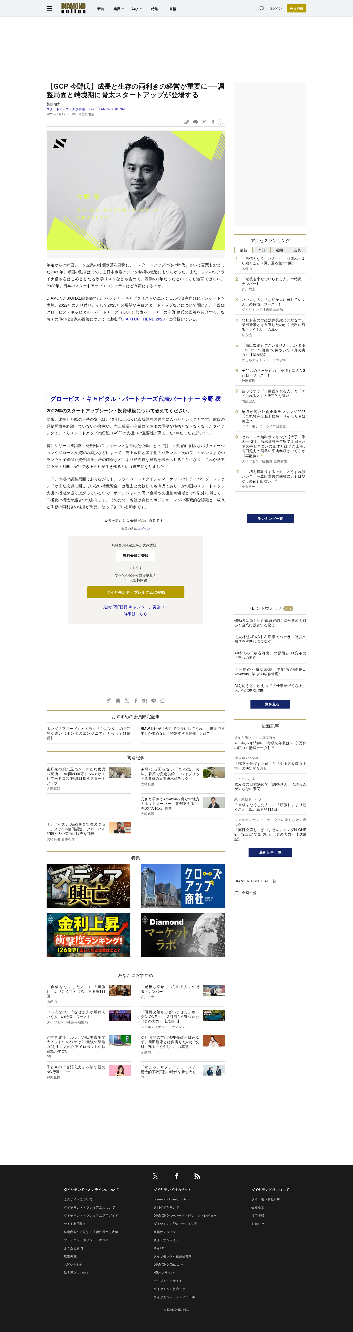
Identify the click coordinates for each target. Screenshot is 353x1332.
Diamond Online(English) (171, 1199)
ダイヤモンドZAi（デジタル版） (176, 1223)
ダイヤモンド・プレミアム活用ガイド (91, 1215)
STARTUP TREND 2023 (143, 319)
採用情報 (257, 1215)
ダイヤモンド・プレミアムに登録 (135, 592)
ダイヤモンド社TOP (265, 1199)
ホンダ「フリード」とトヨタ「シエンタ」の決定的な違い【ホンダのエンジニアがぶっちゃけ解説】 (89, 733)
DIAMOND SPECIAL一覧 (255, 880)
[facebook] (176, 1177)
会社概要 (257, 1207)
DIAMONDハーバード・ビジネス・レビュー (185, 1215)
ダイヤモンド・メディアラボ (174, 1297)
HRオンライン (163, 1272)
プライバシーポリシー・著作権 (86, 1240)
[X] (155, 1177)
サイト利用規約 (75, 1223)
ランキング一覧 (270, 518)
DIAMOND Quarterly (168, 1264)
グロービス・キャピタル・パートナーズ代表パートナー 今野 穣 (135, 398)
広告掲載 (70, 1256)
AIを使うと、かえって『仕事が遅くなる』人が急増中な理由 (270, 688)
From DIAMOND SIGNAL (107, 109)
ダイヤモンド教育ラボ (169, 1288)
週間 (279, 249)
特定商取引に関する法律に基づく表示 (91, 1231)
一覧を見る (270, 704)
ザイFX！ (160, 1248)
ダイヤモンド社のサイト (172, 1189)
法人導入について (77, 1272)
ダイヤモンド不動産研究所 (172, 1256)
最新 (243, 249)
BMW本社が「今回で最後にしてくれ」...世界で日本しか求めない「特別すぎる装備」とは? (183, 731)
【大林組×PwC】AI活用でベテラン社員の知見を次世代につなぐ (270, 639)
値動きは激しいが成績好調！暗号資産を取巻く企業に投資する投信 (270, 623)
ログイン (275, 8)
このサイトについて (78, 1199)
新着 (100, 8)
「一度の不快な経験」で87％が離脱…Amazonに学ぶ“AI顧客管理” (270, 671)
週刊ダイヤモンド (166, 1207)
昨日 (261, 249)
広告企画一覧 (245, 892)
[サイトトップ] (73, 8)
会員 (297, 249)
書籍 (172, 8)
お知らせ (257, 1223)
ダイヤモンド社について (270, 1189)
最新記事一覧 (270, 852)
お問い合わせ (73, 1264)
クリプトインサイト (167, 1280)
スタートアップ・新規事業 (66, 109)
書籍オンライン (164, 1231)
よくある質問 (73, 1248)
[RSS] (197, 1177)
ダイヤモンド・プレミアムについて (89, 1207)
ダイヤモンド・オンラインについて (91, 1189)
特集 (154, 8)
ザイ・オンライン (166, 1240)
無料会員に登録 (135, 555)
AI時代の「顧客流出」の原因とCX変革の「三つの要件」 (270, 655)
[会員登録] (296, 8)
